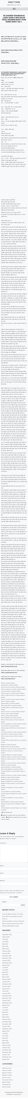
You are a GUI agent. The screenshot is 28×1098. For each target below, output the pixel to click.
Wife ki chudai (6, 1087)
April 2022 (5, 1040)
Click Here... (15, 63)
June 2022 (5, 1036)
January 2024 (6, 993)
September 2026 (7, 934)
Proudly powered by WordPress (14, 1092)
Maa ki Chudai (6, 1082)
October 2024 (6, 986)
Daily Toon (14, 2)
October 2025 (6, 960)
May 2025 (5, 972)
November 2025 (6, 958)
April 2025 (5, 974)
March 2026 (5, 948)
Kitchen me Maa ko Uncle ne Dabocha (13, 921)
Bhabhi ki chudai (7, 815)
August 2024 (6, 988)
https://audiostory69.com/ (9, 666)
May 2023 (5, 1012)
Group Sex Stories (7, 1080)
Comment (3, 843)
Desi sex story (17, 815)
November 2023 (6, 998)
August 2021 (6, 1059)
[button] (14, 9)
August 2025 (6, 965)
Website (2, 880)
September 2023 (7, 1003)
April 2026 (5, 946)
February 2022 (6, 1045)
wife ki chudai (5, 819)
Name (2, 865)
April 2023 (5, 1014)
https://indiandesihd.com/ (9, 672)
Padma (10, 1094)
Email (2, 873)
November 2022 (6, 1024)
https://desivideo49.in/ (8, 678)
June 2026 (5, 941)
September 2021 (7, 1057)
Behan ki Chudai (7, 1073)
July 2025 (5, 967)
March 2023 (5, 1017)
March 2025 (5, 977)
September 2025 (7, 963)
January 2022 (6, 1047)
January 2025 (6, 981)
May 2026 (5, 944)
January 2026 (6, 953)
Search (4, 902)
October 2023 (6, 1000)
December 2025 (6, 956)
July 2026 (5, 939)
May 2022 (5, 1038)
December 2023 (6, 996)
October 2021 (6, 1054)
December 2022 (6, 1021)
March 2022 (5, 1043)
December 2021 (6, 1050)
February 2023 (6, 1019)
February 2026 (6, 951)
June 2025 (5, 970)
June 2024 (5, 991)
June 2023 (5, 1010)
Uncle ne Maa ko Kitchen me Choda (12, 914)
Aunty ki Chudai (6, 1070)
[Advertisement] (14, 182)
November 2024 (6, 984)
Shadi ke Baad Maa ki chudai (10, 926)
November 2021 (6, 1052)
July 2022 (5, 1033)
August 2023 (6, 1005)
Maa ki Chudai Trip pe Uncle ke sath (12, 923)
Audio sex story (7, 1068)
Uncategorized (6, 1084)
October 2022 (6, 1026)
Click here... (5, 52)
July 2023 (5, 1007)
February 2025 (6, 979)
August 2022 (6, 1031)
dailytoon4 (20, 77)
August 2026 (6, 937)
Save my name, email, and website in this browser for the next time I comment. (12, 891)
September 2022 (7, 1028)
